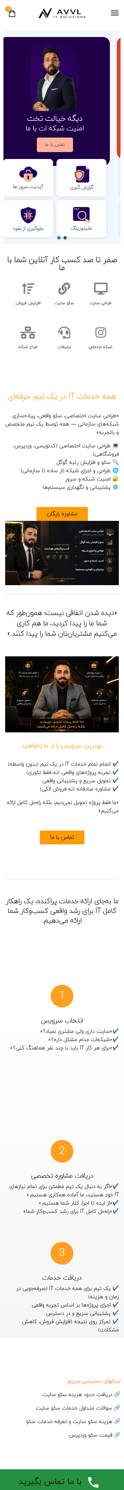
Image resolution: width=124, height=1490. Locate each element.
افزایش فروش (28, 303)
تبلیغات (64, 347)
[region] (62, 137)
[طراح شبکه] (28, 332)
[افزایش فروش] (28, 288)
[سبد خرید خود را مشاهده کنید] (12, 15)
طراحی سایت (101, 303)
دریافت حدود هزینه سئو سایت (77, 1394)
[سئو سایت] (64, 288)
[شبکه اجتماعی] (101, 332)
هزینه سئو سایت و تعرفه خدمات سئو (69, 1421)
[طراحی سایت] (101, 288)
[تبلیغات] (64, 332)
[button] (65, 238)
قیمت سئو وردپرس (90, 1435)
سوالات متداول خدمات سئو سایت (74, 1408)
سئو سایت (64, 303)
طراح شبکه (28, 347)
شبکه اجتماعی (101, 347)
